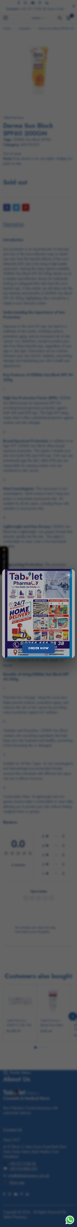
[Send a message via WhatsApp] (70, 1220)
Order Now (38, 648)
